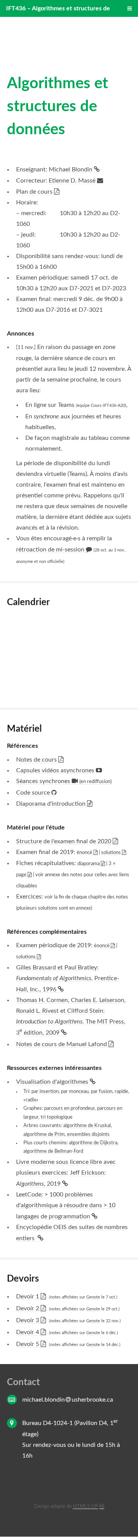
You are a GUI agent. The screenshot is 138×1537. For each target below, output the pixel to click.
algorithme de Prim (44, 1134)
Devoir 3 (28, 1320)
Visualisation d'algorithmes (53, 1082)
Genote (93, 1297)
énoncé (85, 852)
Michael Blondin (71, 169)
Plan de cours (35, 192)
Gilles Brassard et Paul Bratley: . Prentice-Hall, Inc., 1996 (67, 978)
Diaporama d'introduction (51, 804)
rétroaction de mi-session (51, 549)
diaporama (89, 863)
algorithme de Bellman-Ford (53, 1151)
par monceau (75, 1091)
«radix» (30, 1100)
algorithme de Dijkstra (93, 1142)
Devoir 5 (28, 1344)
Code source (33, 793)
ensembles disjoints (88, 1134)
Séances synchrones (64, 781)
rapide (121, 1091)
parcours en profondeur (69, 1108)
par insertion (45, 1091)
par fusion (101, 1091)
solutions (111, 852)
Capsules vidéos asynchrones (56, 770)
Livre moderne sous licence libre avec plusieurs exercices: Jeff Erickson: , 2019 (66, 1173)
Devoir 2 (28, 1308)
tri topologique (56, 1117)
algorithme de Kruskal (87, 1125)
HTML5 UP (85, 1506)
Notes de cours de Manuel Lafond (62, 1044)
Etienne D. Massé (73, 181)
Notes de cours (37, 760)
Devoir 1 (28, 1296)
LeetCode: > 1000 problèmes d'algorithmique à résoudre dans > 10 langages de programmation (65, 1205)
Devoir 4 (28, 1332)
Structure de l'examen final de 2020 (64, 841)
